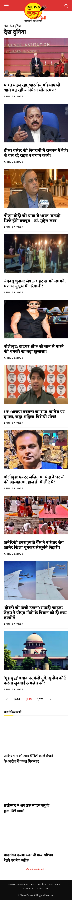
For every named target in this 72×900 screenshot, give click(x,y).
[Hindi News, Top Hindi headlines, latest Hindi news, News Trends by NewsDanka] (35, 12)
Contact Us (43, 888)
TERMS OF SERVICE (17, 884)
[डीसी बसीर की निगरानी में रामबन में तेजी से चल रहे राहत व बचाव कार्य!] (36, 123)
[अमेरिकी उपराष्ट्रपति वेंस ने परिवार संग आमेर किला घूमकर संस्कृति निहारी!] (36, 515)
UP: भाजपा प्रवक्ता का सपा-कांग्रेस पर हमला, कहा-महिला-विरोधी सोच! (34, 415)
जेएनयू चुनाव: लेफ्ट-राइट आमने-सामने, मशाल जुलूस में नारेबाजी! (35, 284)
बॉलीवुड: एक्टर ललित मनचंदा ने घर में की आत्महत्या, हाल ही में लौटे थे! (34, 480)
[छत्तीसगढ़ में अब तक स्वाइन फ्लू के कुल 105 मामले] (36, 788)
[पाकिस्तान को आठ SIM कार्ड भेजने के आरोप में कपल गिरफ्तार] (36, 738)
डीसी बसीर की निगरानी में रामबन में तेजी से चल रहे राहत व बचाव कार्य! (36, 153)
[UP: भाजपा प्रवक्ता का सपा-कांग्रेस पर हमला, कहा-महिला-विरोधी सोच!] (36, 384)
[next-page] (50, 699)
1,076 (40, 699)
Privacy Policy (38, 884)
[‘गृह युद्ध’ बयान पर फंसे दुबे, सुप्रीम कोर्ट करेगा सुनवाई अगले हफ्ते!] (36, 650)
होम (6, 26)
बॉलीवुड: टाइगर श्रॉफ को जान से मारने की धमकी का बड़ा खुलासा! (34, 349)
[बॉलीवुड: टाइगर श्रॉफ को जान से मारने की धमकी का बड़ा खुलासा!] (36, 319)
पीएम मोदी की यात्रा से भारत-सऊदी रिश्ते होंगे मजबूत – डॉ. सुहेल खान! (32, 219)
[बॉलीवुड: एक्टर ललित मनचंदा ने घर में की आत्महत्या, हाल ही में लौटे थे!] (36, 449)
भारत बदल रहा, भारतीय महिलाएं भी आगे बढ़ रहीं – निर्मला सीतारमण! (32, 88)
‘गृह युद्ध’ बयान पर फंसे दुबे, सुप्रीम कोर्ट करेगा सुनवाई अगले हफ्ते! (35, 681)
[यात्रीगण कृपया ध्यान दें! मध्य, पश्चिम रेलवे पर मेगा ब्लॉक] (36, 837)
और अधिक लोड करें (35, 869)
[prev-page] (7, 699)
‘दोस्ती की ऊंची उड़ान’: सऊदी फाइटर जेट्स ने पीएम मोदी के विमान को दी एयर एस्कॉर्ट (35, 613)
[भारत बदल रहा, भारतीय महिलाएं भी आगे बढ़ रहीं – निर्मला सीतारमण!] (36, 57)
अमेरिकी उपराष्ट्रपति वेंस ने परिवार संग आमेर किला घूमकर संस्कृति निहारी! (34, 545)
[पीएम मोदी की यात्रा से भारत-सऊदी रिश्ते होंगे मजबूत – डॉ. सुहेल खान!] (36, 188)
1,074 (17, 699)
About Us (28, 888)
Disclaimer (55, 884)
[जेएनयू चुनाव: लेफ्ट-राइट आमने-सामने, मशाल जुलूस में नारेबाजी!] (36, 253)
